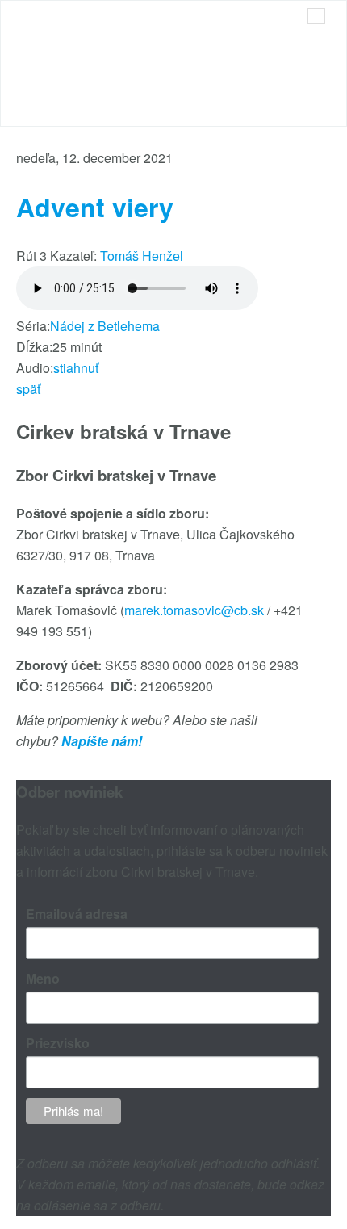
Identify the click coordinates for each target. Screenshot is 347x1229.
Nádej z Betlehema (105, 326)
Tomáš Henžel (141, 255)
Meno (43, 978)
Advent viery (95, 206)
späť (28, 389)
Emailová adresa (77, 913)
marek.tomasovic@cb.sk (194, 610)
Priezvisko (58, 1043)
